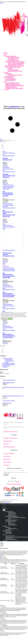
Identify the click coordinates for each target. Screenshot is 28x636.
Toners (10, 68)
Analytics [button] (2, 618)
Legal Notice (6, 465)
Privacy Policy (7, 456)
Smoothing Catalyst (15, 71)
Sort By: (2, 140)
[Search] (26, 505)
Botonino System (14, 57)
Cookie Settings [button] (4, 319)
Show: (1, 141)
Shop (5, 55)
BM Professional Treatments (14, 61)
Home (4, 507)
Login (11, 106)
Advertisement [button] (3, 624)
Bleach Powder (13, 70)
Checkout (7, 502)
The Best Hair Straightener (14, 88)
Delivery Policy (7, 462)
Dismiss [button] (1, 2)
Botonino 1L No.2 (13, 60)
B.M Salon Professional (13, 67)
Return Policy (6, 459)
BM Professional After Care (14, 66)
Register (16, 106)
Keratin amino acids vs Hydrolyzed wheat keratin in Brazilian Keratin (14, 85)
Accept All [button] (10, 319)
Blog (5, 81)
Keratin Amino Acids (12, 83)
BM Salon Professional (9, 446)
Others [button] (1, 630)
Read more (5, 282)
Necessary (4, 557)
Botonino (6, 72)
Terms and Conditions (9, 453)
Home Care (6, 444)
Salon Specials (10, 80)
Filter (2, 372)
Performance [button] (2, 611)
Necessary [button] (2, 555)
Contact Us (7, 89)
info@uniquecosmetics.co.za (10, 431)
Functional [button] (2, 605)
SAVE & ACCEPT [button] (4, 635)
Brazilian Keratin (10, 56)
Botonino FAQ (8, 529)
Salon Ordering (10, 79)
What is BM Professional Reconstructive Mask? (16, 63)
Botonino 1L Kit (13, 59)
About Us (5, 509)
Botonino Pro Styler (15, 75)
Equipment (8, 74)
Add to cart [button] (5, 164)
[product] (9, 169)
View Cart (2, 502)
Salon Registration (8, 77)
